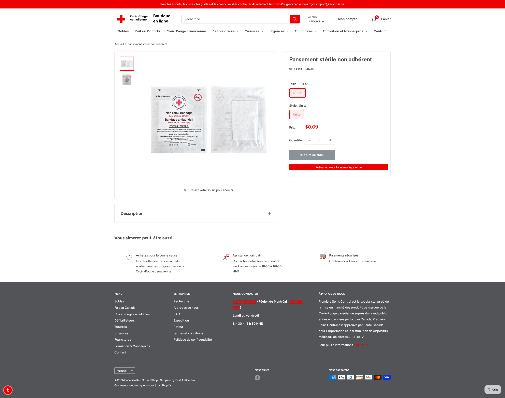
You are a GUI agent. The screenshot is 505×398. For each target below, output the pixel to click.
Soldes (119, 301)
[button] (8, 390)
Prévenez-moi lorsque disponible (338, 167)
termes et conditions (188, 333)
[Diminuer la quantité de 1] (309, 140)
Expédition (181, 320)
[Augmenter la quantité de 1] (330, 140)
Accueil (119, 44)
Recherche (181, 301)
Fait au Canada (124, 307)
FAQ (177, 314)
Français (121, 370)
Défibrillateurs (124, 320)
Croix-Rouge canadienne (132, 314)
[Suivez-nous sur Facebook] (257, 377)
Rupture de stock (312, 155)
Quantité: (296, 140)
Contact (120, 352)
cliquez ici (361, 345)
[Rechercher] (295, 19)
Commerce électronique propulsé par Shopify (142, 385)
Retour (178, 327)
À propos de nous (186, 307)
